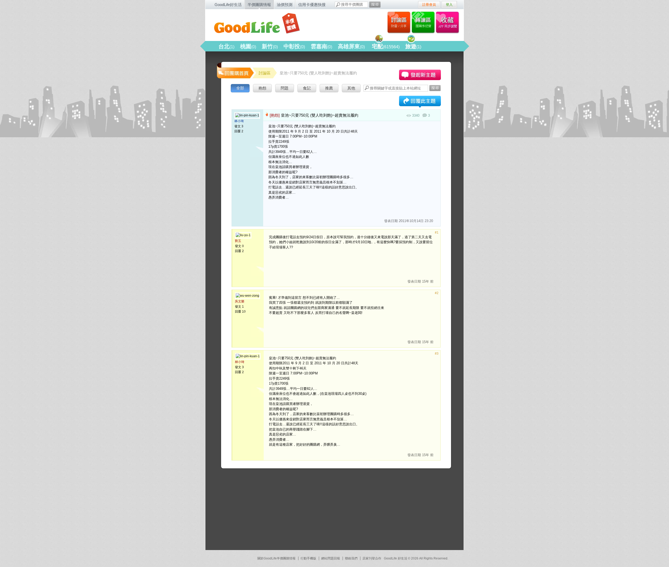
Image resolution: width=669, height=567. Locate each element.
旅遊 (413, 46)
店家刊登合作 (371, 558)
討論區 (399, 22)
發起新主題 (420, 75)
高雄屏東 (351, 46)
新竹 (270, 46)
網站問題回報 (330, 558)
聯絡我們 (351, 558)
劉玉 (238, 241)
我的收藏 (448, 22)
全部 (240, 88)
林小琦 (239, 121)
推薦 (329, 88)
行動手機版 (308, 558)
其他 (351, 88)
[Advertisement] (255, 511)
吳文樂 (239, 301)
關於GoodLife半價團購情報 (276, 558)
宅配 (386, 46)
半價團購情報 (259, 4)
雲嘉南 (321, 46)
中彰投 (294, 46)
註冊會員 (429, 5)
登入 (449, 5)
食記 (307, 88)
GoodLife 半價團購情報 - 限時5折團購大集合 (261, 24)
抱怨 (262, 88)
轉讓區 (423, 22)
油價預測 (284, 4)
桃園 (248, 46)
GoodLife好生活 (228, 4)
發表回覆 (420, 102)
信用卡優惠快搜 (312, 4)
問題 (285, 88)
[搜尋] (374, 5)
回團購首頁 (235, 70)
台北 (226, 46)
